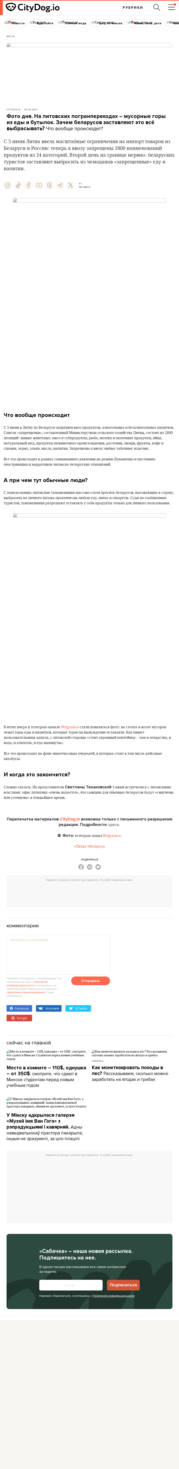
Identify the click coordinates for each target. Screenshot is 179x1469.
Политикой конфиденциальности (113, 1296)
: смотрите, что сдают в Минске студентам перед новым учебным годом (46, 1076)
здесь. (114, 824)
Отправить (90, 981)
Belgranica (70, 727)
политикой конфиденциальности (27, 983)
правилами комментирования (26, 992)
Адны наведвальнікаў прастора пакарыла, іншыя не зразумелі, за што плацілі (45, 1127)
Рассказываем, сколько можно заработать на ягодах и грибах (130, 1073)
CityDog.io (14, 109)
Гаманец (97, 1060)
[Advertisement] (89, 893)
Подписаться (123, 1285)
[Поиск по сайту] (156, 7)
